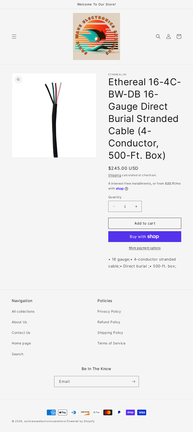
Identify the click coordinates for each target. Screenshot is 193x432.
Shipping (114, 175)
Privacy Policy (109, 311)
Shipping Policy (110, 333)
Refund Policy (109, 322)
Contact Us (21, 333)
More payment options (145, 248)
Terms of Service (111, 343)
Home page (21, 343)
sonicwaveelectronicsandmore (45, 421)
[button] (14, 36)
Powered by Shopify (81, 421)
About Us (19, 322)
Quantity (114, 197)
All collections (23, 311)
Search (18, 354)
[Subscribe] (133, 381)
